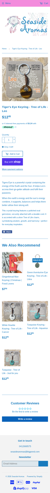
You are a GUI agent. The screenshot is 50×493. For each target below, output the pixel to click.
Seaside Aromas (18, 476)
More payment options (12, 169)
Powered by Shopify (34, 476)
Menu (8, 3)
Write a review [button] (25, 419)
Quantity (5, 135)
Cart (45, 3)
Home (4, 49)
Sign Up (43, 464)
